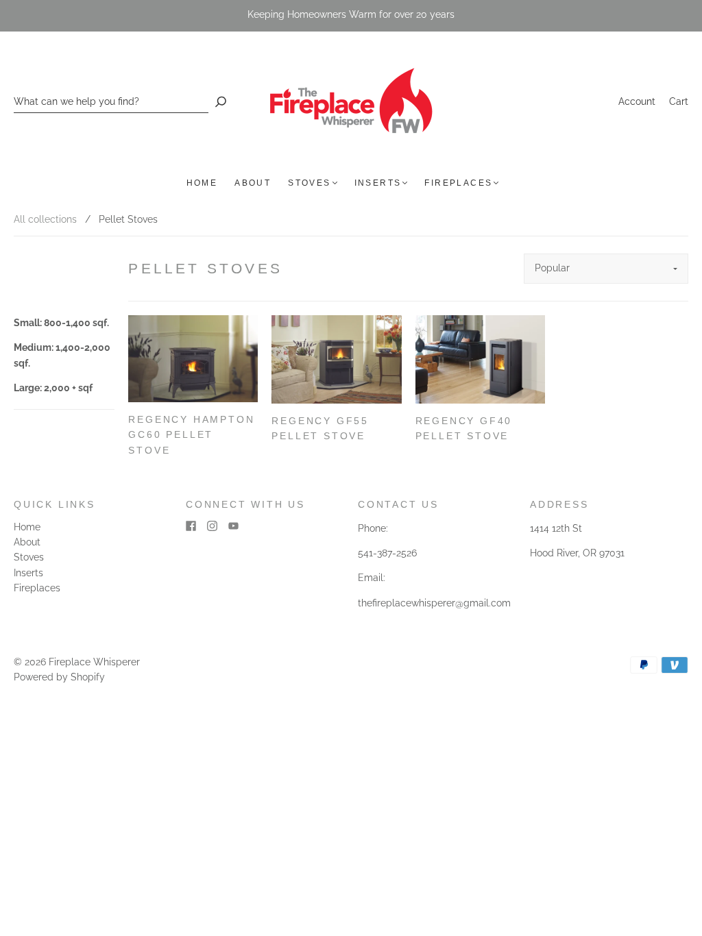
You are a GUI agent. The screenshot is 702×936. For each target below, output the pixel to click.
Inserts (378, 183)
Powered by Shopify (59, 677)
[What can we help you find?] (111, 101)
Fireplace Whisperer (94, 661)
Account (636, 101)
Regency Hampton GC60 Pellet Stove (191, 435)
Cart (678, 101)
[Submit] (220, 101)
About (252, 183)
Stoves (309, 183)
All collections (45, 219)
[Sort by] (606, 269)
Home (202, 183)
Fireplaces (458, 183)
